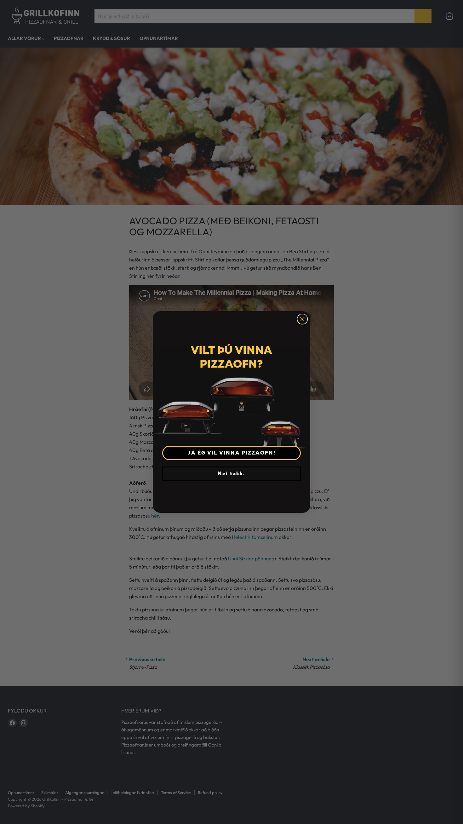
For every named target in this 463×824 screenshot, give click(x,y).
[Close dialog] (302, 319)
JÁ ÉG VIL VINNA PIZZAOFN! (232, 452)
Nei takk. (231, 473)
